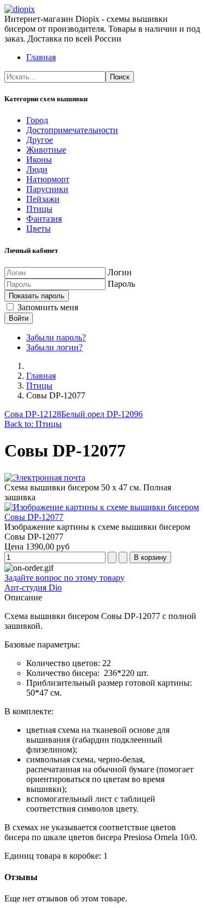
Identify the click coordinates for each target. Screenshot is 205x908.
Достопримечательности (72, 130)
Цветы (38, 228)
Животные (46, 149)
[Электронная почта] (44, 477)
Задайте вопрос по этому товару (64, 577)
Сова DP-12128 (32, 414)
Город (37, 120)
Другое (39, 139)
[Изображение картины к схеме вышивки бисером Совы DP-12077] (102, 517)
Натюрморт (47, 179)
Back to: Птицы (33, 424)
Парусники (47, 189)
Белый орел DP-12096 (102, 414)
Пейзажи (43, 199)
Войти (18, 318)
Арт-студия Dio (33, 587)
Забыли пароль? (56, 337)
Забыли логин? (54, 347)
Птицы (39, 208)
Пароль (121, 283)
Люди (37, 169)
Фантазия (44, 218)
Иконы (39, 159)
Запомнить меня (46, 307)
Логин (120, 272)
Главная (41, 57)
